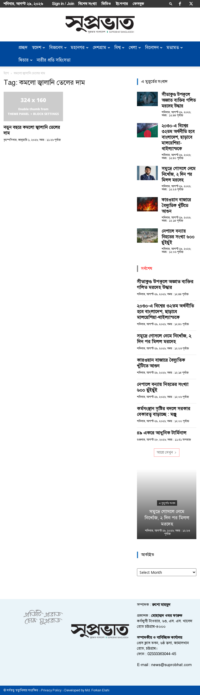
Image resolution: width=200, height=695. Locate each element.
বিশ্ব (117, 47)
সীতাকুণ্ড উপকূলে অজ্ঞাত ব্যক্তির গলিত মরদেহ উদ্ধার (179, 100)
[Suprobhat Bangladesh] (100, 25)
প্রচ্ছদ (22, 47)
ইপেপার (122, 3)
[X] (191, 3)
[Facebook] (180, 3)
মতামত (173, 47)
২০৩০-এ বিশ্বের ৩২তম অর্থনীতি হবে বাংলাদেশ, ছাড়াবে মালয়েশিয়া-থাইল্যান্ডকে (178, 137)
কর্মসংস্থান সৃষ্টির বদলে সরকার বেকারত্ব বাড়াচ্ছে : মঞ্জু (163, 411)
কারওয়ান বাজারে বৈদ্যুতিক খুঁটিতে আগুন (176, 205)
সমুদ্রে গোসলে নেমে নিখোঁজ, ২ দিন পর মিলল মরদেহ (179, 174)
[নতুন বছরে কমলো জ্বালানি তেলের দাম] (33, 106)
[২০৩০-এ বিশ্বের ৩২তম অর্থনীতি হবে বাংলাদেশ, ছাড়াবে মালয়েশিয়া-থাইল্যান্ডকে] (147, 130)
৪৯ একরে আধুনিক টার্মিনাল (161, 433)
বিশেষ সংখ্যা (87, 3)
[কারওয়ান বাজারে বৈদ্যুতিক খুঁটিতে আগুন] (147, 204)
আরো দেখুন (165, 452)
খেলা (133, 47)
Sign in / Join (63, 3)
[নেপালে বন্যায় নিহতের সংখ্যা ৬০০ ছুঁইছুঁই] (147, 235)
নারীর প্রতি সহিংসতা (54, 60)
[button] (171, 3)
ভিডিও (106, 3)
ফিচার (23, 60)
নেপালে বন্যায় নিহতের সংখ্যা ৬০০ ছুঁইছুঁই (178, 236)
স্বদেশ (36, 47)
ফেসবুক (138, 3)
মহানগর (78, 47)
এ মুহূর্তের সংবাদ (167, 503)
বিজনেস (56, 47)
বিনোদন (152, 47)
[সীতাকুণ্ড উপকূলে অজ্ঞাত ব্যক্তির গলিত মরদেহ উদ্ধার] (147, 99)
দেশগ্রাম (99, 47)
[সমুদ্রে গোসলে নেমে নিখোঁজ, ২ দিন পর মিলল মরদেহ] (147, 173)
